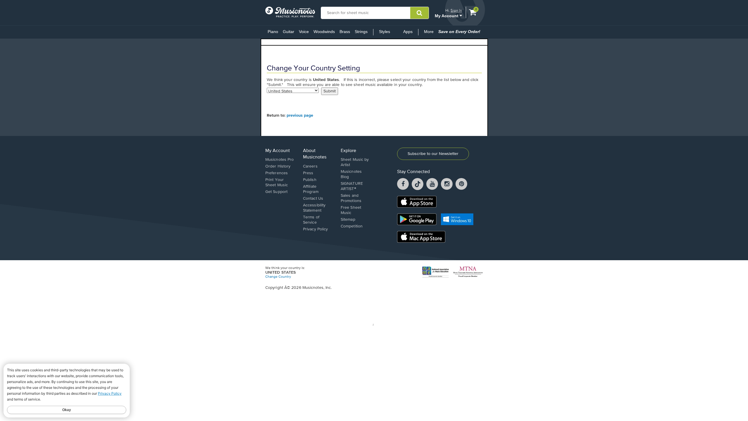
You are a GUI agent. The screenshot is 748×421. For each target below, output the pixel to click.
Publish (309, 180)
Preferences (276, 173)
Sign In (456, 10)
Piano (273, 31)
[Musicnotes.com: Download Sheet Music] (290, 12)
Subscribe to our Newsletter (433, 154)
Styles (384, 31)
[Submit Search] (419, 13)
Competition (352, 226)
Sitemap (348, 220)
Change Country (278, 277)
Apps (408, 31)
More (430, 33)
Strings (361, 31)
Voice (304, 31)
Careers (310, 166)
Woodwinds (324, 31)
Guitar (288, 31)
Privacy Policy (315, 229)
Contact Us (313, 198)
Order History (277, 166)
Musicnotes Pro (279, 160)
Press (308, 173)
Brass (345, 31)
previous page (300, 115)
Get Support (276, 192)
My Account (447, 15)
